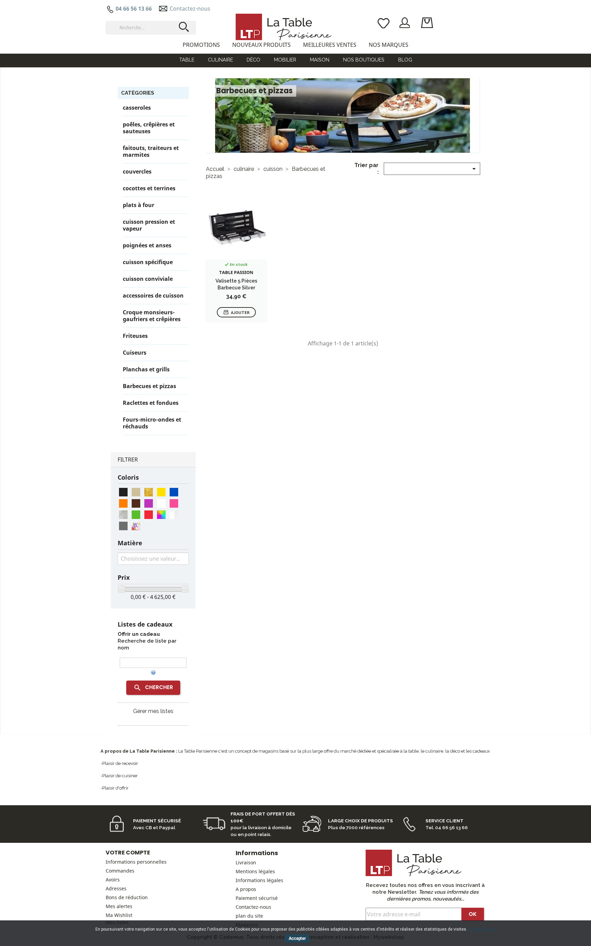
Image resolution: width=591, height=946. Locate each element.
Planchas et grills (146, 369)
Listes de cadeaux (145, 624)
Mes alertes (119, 906)
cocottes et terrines (149, 188)
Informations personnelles (136, 862)
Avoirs (113, 879)
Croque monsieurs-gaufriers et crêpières (152, 316)
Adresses (116, 888)
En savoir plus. (482, 929)
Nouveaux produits (261, 45)
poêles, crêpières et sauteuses (149, 128)
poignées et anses (147, 245)
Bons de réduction (127, 897)
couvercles (137, 171)
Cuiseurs (134, 352)
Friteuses (135, 336)
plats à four (138, 205)
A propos (246, 889)
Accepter (297, 938)
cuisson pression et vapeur (149, 225)
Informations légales (259, 880)
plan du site (249, 916)
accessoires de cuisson (153, 295)
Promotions (201, 45)
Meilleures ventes (329, 45)
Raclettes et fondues (151, 403)
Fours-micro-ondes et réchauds (152, 423)
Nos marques (388, 45)
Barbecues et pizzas (149, 386)
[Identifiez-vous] (404, 22)
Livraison (246, 862)
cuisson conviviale (148, 279)
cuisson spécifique (148, 262)
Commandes (120, 870)
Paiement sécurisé (257, 898)
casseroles (137, 107)
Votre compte (128, 852)
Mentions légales (255, 871)
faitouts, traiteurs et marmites (151, 152)
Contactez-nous (190, 8)
